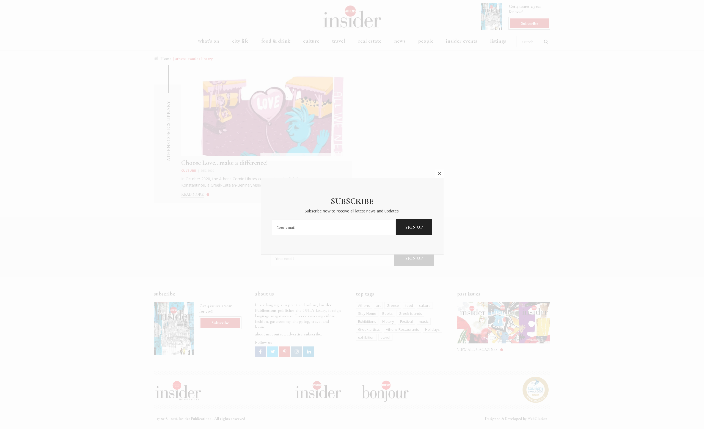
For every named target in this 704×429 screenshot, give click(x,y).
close (439, 174)
